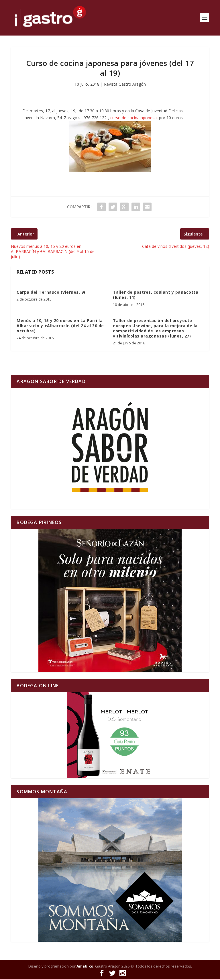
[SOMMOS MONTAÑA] (110, 870)
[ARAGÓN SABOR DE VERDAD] (110, 448)
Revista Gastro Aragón (125, 84)
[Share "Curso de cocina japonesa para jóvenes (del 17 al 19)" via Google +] (124, 207)
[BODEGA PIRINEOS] (110, 600)
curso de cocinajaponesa (133, 117)
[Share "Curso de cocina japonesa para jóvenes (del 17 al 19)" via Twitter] (113, 207)
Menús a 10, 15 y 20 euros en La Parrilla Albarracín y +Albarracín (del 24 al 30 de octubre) (60, 325)
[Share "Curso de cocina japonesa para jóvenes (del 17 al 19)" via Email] (147, 207)
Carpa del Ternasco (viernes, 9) (51, 292)
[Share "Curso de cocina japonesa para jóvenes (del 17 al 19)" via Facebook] (101, 207)
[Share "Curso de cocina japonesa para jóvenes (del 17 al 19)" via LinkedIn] (136, 207)
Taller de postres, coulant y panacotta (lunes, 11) (155, 294)
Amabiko (84, 966)
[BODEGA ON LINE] (110, 735)
